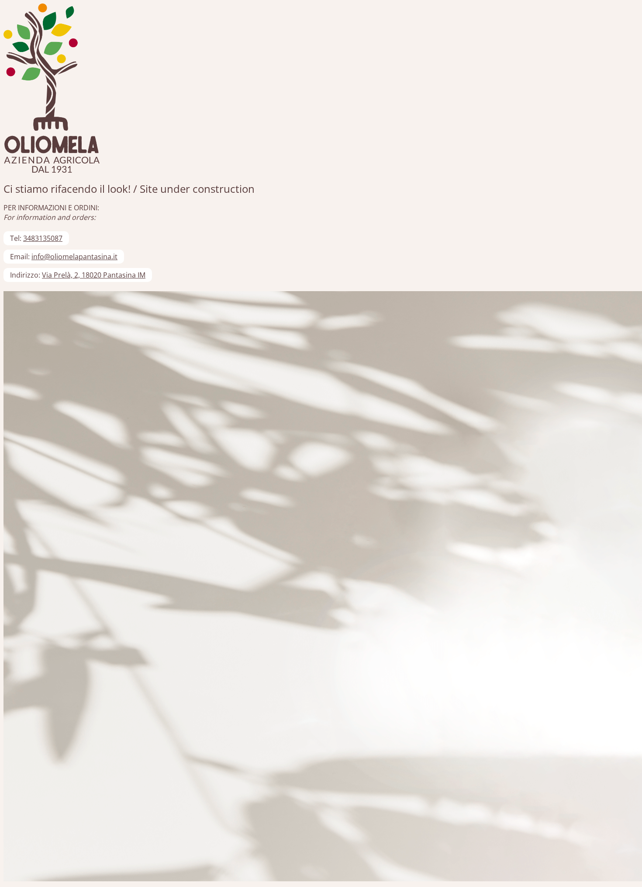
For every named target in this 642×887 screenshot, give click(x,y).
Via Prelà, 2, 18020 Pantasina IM (93, 275)
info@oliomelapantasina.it (74, 256)
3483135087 (42, 238)
